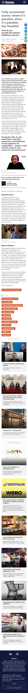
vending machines (8, 328)
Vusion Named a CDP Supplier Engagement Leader (12, 570)
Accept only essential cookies (14, 688)
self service (6, 315)
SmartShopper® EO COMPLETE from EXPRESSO (14, 603)
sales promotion (8, 312)
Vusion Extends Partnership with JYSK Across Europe (12, 538)
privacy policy (15, 678)
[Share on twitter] (25, 28)
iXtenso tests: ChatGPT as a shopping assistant (11, 468)
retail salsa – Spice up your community (12, 184)
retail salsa (6, 335)
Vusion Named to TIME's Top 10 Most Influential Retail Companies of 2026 (13, 636)
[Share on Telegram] (25, 37)
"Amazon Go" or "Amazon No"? (12, 430)
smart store (6, 325)
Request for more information (11, 290)
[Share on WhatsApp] (25, 34)
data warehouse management (12, 305)
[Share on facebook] (25, 25)
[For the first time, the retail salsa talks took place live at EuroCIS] (14, 384)
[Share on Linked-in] (25, 31)
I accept (14, 683)
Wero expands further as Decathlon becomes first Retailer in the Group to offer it (13, 501)
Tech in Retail (7, 302)
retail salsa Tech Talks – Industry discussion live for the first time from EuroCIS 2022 (12, 397)
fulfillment (6, 332)
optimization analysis (9, 322)
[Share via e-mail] (25, 41)
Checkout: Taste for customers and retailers (13, 364)
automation (6, 318)
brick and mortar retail (10, 299)
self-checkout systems (9, 309)
